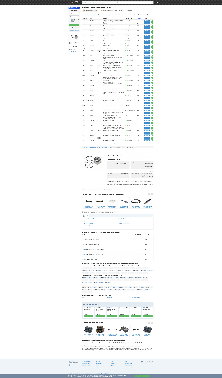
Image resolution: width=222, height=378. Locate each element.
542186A (146, 277)
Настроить (152, 375)
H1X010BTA (147, 289)
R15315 (85, 282)
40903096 (113, 270)
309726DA (139, 268)
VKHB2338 (99, 270)
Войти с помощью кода (74, 30)
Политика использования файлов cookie (104, 376)
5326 (108, 287)
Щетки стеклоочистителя (86, 299)
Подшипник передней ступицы (90, 244)
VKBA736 (116, 277)
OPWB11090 (87, 272)
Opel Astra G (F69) (122, 218)
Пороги (83, 298)
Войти (74, 24)
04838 (85, 287)
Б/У (135, 14)
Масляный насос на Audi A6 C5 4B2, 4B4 (124, 335)
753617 (91, 53)
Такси (148, 14)
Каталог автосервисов (86, 363)
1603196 (101, 287)
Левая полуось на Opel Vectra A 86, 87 (100, 207)
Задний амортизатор (110, 298)
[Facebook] (72, 28)
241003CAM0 (123, 307)
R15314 (93, 272)
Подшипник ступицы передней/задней (125, 10)
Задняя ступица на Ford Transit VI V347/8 (100, 335)
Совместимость (99, 150)
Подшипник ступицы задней (108, 10)
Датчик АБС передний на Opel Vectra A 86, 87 (136, 207)
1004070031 (129, 270)
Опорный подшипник (90, 259)
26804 (91, 63)
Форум (126, 361)
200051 (91, 289)
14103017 (91, 20)
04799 (91, 58)
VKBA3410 (114, 287)
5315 (111, 277)
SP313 (109, 307)
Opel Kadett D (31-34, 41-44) (88, 223)
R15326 (85, 289)
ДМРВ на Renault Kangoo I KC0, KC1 (147, 335)
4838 (90, 287)
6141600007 (137, 270)
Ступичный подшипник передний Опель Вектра (93, 249)
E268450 (104, 277)
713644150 (92, 95)
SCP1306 (101, 282)
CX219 (98, 289)
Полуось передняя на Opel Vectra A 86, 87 (124, 207)
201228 (122, 287)
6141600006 (139, 277)
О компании (112, 363)
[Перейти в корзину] (157, 2)
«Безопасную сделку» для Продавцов (102, 373)
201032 (124, 277)
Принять (138, 375)
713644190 (142, 287)
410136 (87, 307)
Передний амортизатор (111, 299)
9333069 (145, 307)
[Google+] (76, 28)
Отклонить (145, 375)
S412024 (91, 105)
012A (125, 272)
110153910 (111, 289)
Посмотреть (88, 316)
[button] (112, 15)
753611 (111, 268)
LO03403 (91, 137)
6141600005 (129, 287)
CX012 (132, 272)
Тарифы (111, 361)
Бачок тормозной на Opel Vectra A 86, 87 (112, 207)
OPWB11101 (150, 287)
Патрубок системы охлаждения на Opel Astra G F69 (136, 335)
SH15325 (91, 23)
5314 (134, 268)
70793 (125, 289)
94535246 (117, 272)
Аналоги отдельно (141, 14)
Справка (112, 365)
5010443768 (126, 268)
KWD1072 (92, 80)
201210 (91, 55)
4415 (91, 70)
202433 (91, 100)
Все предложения (86, 150)
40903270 (121, 270)
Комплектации (106, 150)
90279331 (105, 272)
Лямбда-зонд (109, 297)
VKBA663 (92, 270)
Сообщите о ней (107, 189)
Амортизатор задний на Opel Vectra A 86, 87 (147, 207)
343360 (98, 307)
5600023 (140, 289)
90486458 (111, 272)
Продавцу (98, 365)
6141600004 (92, 30)
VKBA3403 (92, 33)
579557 (136, 287)
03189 (85, 277)
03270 (90, 268)
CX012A (140, 272)
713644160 (144, 270)
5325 (91, 25)
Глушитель (84, 297)
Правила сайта (73, 20)
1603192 (117, 268)
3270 (100, 268)
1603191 (96, 277)
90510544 (91, 28)
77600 (96, 282)
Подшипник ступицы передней (90, 239)
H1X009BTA (92, 60)
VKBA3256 (85, 270)
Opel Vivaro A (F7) (87, 225)
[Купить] (152, 21)
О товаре (93, 150)
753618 (95, 287)
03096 (85, 268)
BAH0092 (146, 268)
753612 (90, 277)
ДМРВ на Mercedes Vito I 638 (88, 335)
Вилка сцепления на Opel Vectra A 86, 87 (89, 207)
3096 (95, 268)
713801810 (151, 270)
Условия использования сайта (87, 373)
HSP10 (134, 307)
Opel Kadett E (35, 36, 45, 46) (124, 223)
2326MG (132, 289)
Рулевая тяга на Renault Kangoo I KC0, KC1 (112, 335)
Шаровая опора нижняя (136, 297)
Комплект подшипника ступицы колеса (92, 254)
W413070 (89, 291)
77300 (91, 282)
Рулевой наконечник (135, 298)
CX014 (91, 107)
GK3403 (91, 40)
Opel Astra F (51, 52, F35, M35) (89, 218)
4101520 (108, 282)
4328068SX (92, 90)
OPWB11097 (92, 48)
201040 (106, 270)
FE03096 (106, 268)
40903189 (131, 277)
